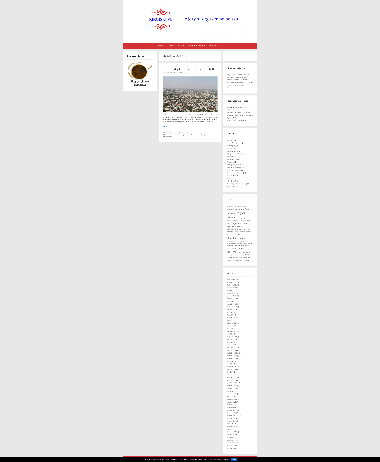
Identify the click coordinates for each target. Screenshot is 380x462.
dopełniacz (246, 218)
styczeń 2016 (231, 407)
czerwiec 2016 (232, 394)
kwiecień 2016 (232, 399)
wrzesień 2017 (232, 356)
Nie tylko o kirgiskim (233, 170)
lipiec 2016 (230, 391)
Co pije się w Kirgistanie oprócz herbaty (240, 82)
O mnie (171, 45)
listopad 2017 (231, 350)
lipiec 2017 (230, 361)
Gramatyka (231, 146)
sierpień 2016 (231, 388)
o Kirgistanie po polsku (180, 135)
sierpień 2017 (231, 358)
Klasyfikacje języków (234, 154)
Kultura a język (232, 159)
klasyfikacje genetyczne (236, 229)
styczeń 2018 (231, 345)
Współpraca (212, 45)
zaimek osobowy (245, 257)
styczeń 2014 (231, 440)
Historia (166, 133)
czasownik (239, 209)
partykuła (239, 241)
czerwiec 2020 (232, 304)
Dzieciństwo (230, 221)
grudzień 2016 (232, 377)
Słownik (160, 45)
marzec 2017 (231, 369)
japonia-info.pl (231, 120)
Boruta (229, 112)
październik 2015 (232, 415)
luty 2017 (230, 372)
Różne (229, 178)
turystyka (232, 255)
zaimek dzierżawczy (233, 257)
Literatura (230, 162)
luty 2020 (230, 312)
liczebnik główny (231, 235)
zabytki (208, 135)
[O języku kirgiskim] (190, 21)
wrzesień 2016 (232, 386)
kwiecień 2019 (232, 323)
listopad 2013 (231, 445)
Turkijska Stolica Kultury (198, 135)
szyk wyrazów (242, 252)
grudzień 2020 (232, 296)
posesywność (248, 243)
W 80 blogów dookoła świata (178, 133)
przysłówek (245, 245)
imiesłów (249, 221)
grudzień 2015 (232, 410)
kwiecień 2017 (232, 366)
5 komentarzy (168, 136)
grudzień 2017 (232, 347)
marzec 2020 (231, 309)
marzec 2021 (231, 288)
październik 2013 (232, 448)
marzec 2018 (231, 339)
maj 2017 (230, 364)
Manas (240, 235)
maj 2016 (230, 396)
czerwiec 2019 (232, 317)
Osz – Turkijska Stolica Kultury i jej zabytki (189, 69)
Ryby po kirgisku (240, 118)
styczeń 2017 (231, 375)
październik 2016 (232, 383)
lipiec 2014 (230, 424)
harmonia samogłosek (240, 221)
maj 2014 (230, 429)
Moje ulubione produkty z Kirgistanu (238, 75)
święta (246, 260)
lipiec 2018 (230, 328)
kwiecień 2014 (232, 432)
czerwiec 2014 (232, 426)
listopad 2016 (231, 380)
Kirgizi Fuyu (241, 226)
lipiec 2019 (230, 315)
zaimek (248, 255)
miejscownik (246, 235)
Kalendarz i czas (232, 151)
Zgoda (234, 459)
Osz (189, 135)
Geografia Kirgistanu (234, 143)
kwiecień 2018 (232, 337)
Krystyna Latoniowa (240, 231)
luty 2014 (230, 437)
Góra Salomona (168, 135)
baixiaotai (230, 115)
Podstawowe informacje (235, 173)
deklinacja (239, 218)
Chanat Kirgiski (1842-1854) (242, 112)
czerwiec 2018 (232, 331)
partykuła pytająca (238, 243)
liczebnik (248, 231)
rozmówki (240, 248)
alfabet (240, 206)
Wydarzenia (190, 133)
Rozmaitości (231, 175)
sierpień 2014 (231, 421)
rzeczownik (232, 252)
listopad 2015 (231, 413)
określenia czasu (232, 241)
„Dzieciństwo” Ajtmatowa (196, 45)
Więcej (165, 126)
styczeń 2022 (231, 279)
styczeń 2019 (231, 326)
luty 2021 (230, 290)
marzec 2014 (231, 434)
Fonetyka (230, 140)
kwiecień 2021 (232, 285)
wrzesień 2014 (232, 418)
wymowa (238, 255)
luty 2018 (230, 342)
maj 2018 (230, 334)
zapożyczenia (231, 260)
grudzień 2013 (232, 443)
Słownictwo (231, 181)
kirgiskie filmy (232, 227)
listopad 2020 (231, 298)
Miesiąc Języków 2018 (234, 167)
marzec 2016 (231, 402)
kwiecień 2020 (232, 307)
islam (229, 224)
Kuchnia (230, 156)
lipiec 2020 (230, 301)
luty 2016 (230, 405)
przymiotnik (237, 245)
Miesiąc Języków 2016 (234, 165)
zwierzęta (239, 260)
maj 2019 (230, 320)
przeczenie (230, 245)
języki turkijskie (239, 223)
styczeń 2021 (231, 293)
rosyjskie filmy (231, 248)
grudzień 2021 (232, 282)
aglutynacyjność (232, 206)
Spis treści (181, 45)
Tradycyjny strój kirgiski (235, 85)
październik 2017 (232, 353)
